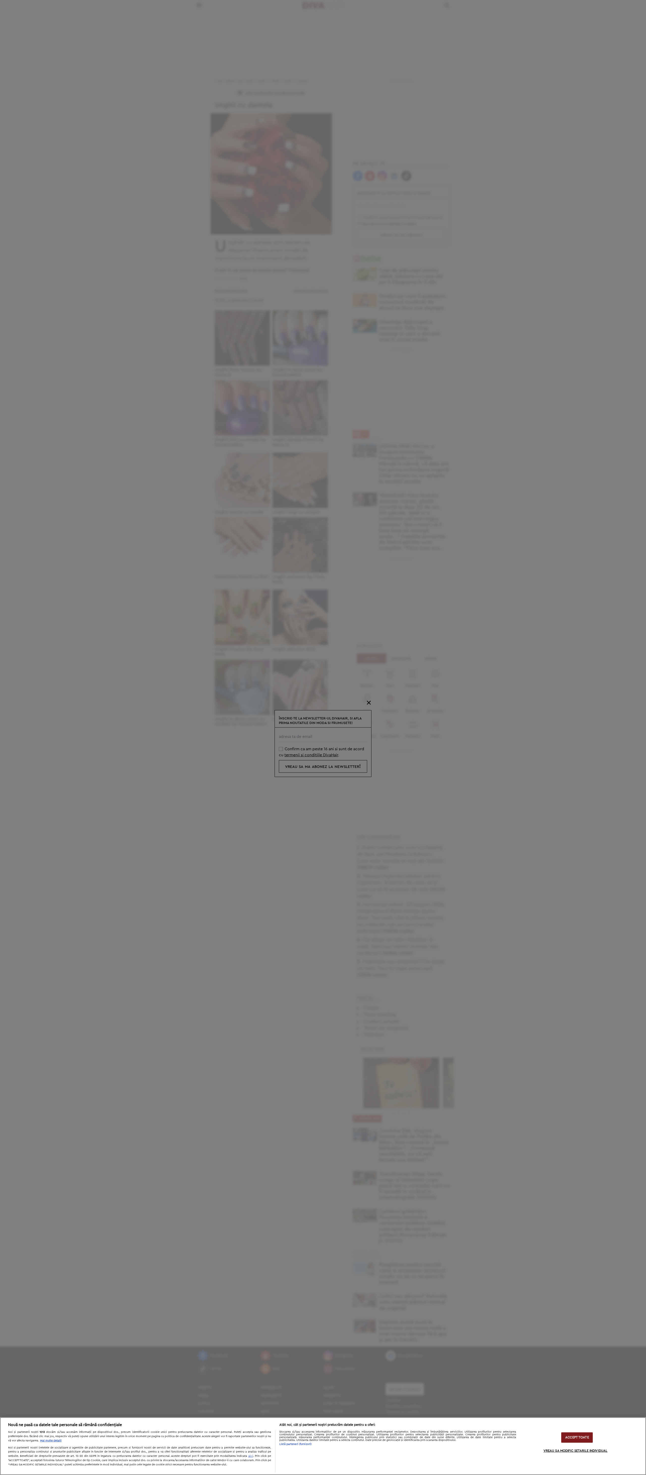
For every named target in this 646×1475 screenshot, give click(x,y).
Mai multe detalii (51, 1440)
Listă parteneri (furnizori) (295, 1444)
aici (250, 1455)
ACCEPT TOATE (577, 1437)
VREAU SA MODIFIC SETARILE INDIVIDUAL (576, 1451)
